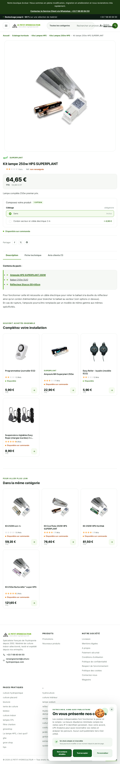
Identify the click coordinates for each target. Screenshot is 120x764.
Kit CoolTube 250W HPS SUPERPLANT (55, 527)
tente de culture (10, 706)
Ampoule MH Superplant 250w (59, 374)
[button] (14, 169)
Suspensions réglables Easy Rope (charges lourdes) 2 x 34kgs (19, 438)
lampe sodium (48, 702)
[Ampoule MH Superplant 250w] (60, 352)
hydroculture (48, 693)
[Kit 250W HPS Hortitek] (99, 507)
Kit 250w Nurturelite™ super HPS (20, 587)
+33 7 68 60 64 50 (108, 17)
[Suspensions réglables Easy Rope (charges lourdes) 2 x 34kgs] (21, 416)
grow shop (8, 742)
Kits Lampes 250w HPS (59, 35)
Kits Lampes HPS (39, 35)
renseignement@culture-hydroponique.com (18, 660)
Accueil (6, 35)
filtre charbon (9, 724)
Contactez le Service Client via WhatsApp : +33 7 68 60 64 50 (60, 11)
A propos (86, 648)
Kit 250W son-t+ (13, 526)
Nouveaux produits (51, 643)
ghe (4, 738)
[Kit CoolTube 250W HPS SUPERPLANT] (60, 507)
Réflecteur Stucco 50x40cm (25, 284)
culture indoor (9, 715)
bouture (6, 702)
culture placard (10, 697)
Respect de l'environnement (95, 666)
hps (4, 747)
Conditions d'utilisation (92, 657)
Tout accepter (82, 753)
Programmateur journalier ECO (20, 370)
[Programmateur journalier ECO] (21, 352)
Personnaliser (102, 753)
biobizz (6, 711)
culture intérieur (49, 697)
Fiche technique (33, 255)
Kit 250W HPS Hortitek (93, 526)
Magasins (86, 679)
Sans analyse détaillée (62, 753)
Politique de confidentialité (94, 661)
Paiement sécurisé (90, 652)
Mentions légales (90, 643)
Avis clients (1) (55, 255)
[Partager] (14, 242)
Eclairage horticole (20, 35)
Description (12, 255)
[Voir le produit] (34, 390)
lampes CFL (8, 720)
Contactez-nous (89, 675)
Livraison (86, 639)
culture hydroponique (13, 693)
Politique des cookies (92, 670)
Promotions (47, 639)
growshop (7, 729)
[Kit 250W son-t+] (21, 507)
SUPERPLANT (16, 158)
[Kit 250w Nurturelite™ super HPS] (21, 568)
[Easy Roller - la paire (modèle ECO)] (99, 352)
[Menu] (6, 25)
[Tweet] (20, 242)
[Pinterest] (26, 242)
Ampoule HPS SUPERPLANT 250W (28, 275)
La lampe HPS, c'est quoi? (15, 733)
